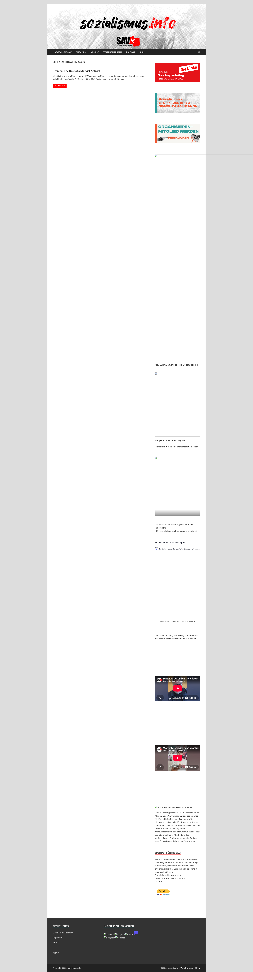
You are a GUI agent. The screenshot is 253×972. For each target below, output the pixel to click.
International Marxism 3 (186, 531)
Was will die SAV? (63, 52)
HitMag (197, 968)
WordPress (185, 968)
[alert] (177, 548)
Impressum (58, 937)
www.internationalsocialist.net (184, 815)
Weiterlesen (59, 85)
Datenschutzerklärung (63, 932)
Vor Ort (95, 52)
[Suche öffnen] (199, 52)
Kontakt (130, 52)
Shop (142, 52)
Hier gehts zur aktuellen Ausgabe (170, 440)
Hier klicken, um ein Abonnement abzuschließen (176, 446)
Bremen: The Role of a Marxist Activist (76, 70)
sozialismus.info (74, 968)
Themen (80, 52)
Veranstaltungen (112, 52)
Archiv (56, 952)
